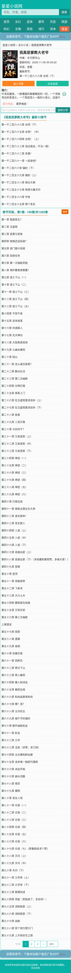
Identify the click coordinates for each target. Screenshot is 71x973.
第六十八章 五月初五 (13, 711)
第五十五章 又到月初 (13, 610)
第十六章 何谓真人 (12, 328)
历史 (53, 22)
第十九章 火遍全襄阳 (13, 349)
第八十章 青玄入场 (12, 798)
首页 (6, 22)
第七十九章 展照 (10, 790)
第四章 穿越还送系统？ (14, 241)
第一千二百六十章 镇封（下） (18, 168)
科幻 (6, 29)
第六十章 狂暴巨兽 (12, 653)
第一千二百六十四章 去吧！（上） (20, 139)
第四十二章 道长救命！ (14, 516)
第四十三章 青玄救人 (13, 523)
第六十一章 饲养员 (12, 660)
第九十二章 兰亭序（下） (15, 884)
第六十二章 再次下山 (13, 667)
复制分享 (63, 110)
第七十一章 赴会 (10, 733)
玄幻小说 (23, 45)
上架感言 (6, 624)
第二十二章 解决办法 (13, 371)
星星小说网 (11, 6)
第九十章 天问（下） (13, 870)
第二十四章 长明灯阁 (13, 385)
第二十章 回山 (9, 357)
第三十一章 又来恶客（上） (17, 436)
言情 (18, 29)
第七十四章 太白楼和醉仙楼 (17, 754)
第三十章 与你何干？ (13, 429)
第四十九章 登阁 (10, 566)
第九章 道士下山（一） (14, 277)
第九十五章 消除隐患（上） (17, 906)
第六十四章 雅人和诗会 (14, 682)
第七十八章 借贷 (10, 783)
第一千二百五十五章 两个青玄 (18, 204)
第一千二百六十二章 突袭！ (17, 153)
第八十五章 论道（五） (14, 834)
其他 (30, 29)
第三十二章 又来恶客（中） (17, 443)
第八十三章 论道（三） (14, 819)
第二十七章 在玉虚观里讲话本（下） (22, 407)
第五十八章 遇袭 (10, 639)
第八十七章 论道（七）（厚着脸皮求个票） (25, 848)
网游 (64, 22)
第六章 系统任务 (10, 255)
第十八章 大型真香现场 (14, 342)
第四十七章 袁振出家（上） (17, 552)
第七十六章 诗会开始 (13, 769)
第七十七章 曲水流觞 (13, 776)
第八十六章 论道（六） (14, 841)
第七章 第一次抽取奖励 (14, 262)
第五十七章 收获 (10, 631)
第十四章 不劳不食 (12, 313)
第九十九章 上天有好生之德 (17, 935)
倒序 (65, 211)
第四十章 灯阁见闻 (12, 501)
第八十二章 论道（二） (14, 812)
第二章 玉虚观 (9, 226)
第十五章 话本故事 (12, 320)
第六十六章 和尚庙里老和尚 (17, 696)
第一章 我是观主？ (12, 219)
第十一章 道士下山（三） (15, 291)
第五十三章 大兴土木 (13, 595)
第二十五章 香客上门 (13, 393)
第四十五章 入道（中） (14, 537)
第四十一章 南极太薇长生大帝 (18, 508)
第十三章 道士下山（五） (15, 306)
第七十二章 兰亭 (10, 740)
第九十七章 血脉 (10, 921)
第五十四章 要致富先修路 (15, 602)
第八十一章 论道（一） (14, 805)
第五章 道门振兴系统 (13, 248)
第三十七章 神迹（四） (14, 479)
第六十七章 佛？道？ (13, 704)
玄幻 (18, 22)
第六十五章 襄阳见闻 (13, 689)
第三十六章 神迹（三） (14, 472)
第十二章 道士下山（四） (15, 299)
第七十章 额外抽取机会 (14, 725)
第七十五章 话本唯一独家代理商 (19, 761)
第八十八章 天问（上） (14, 855)
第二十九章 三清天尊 (13, 422)
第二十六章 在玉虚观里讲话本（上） (22, 400)
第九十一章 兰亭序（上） (15, 877)
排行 (41, 29)
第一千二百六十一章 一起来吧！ (19, 160)
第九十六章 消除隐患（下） (17, 913)
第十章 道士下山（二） (14, 284)
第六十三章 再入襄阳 (13, 675)
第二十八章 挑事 (10, 414)
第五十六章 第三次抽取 (14, 617)
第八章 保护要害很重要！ (15, 270)
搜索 (64, 12)
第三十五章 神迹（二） (14, 465)
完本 (53, 29)
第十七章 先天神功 (12, 335)
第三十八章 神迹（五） (14, 487)
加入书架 (18, 83)
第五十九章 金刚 (10, 646)
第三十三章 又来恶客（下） (17, 451)
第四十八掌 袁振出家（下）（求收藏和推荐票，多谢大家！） (35, 559)
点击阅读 (53, 83)
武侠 (30, 22)
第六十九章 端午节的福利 (15, 718)
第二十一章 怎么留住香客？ (17, 364)
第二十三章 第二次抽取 (14, 378)
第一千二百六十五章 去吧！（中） (20, 131)
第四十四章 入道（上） (14, 530)
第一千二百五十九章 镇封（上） (19, 175)
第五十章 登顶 (9, 573)
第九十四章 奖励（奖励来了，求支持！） (24, 899)
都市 (41, 22)
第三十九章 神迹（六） (14, 494)
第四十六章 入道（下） (14, 545)
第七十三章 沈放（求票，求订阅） (20, 747)
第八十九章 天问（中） (14, 863)
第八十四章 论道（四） (14, 827)
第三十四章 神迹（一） (14, 458)
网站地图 (35, 967)
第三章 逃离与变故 (12, 234)
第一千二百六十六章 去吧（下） (37, 76)
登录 (64, 29)
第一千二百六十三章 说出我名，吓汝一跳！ (26, 146)
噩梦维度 (21, 103)
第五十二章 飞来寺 (12, 588)
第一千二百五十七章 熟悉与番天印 (20, 189)
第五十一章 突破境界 (13, 581)
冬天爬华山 (33, 57)
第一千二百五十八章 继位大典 (18, 182)
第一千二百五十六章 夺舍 (15, 197)
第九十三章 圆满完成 (13, 892)
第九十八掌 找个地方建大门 (17, 928)
